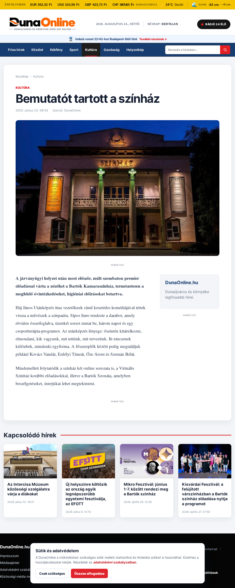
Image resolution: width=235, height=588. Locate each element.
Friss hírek (16, 50)
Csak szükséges (52, 573)
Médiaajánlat (9, 563)
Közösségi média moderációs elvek (26, 576)
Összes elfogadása (89, 573)
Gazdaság (112, 50)
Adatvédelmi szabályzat (18, 569)
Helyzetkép (135, 50)
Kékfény (56, 50)
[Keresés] (225, 49)
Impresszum (9, 556)
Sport (74, 50)
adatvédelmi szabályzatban (114, 562)
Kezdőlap (22, 76)
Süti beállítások (206, 572)
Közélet (37, 50)
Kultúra (91, 50)
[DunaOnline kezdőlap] (45, 24)
